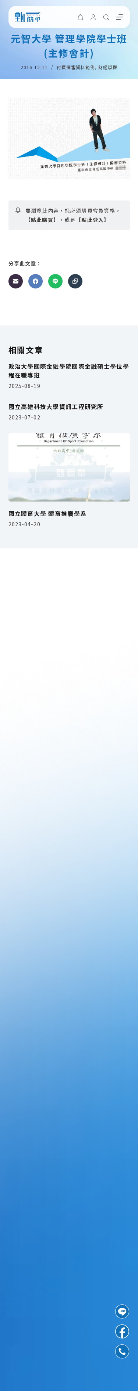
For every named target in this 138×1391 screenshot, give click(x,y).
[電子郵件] (15, 281)
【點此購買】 (42, 219)
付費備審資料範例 (76, 67)
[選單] (119, 17)
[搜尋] (106, 17)
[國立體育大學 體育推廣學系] (69, 467)
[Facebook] (35, 281)
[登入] (93, 17)
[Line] (55, 281)
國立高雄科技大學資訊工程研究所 (56, 406)
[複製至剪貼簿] (75, 281)
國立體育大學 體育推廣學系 (47, 513)
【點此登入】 (93, 219)
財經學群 (107, 67)
